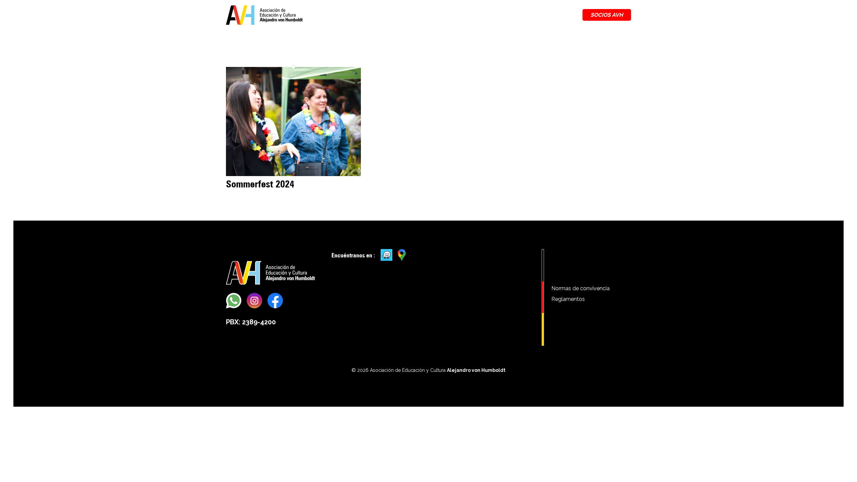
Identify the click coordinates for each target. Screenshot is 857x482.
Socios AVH (607, 15)
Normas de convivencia (580, 288)
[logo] (264, 15)
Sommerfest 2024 (260, 184)
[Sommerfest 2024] (293, 174)
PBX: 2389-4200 (251, 322)
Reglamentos (568, 299)
